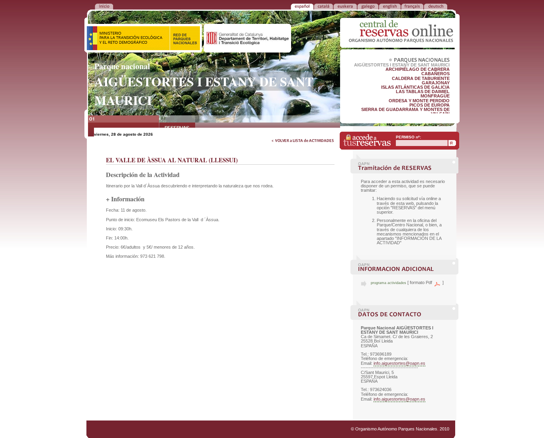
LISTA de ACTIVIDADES (123, 127)
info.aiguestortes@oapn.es (399, 363)
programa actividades (388, 283)
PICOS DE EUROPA (429, 105)
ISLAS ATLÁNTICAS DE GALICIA (415, 87)
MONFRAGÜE (435, 95)
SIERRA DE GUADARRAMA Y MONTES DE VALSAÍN (405, 111)
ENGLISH (390, 6)
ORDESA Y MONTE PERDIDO (419, 100)
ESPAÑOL (302, 6)
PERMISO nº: (408, 137)
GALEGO (367, 6)
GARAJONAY (436, 82)
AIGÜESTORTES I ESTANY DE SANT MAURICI (402, 64)
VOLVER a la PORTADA (104, 6)
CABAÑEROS (435, 73)
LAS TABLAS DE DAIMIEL (423, 91)
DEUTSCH (435, 6)
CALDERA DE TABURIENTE (421, 78)
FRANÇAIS (412, 6)
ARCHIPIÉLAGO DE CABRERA (417, 69)
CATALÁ (323, 6)
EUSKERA (345, 6)
